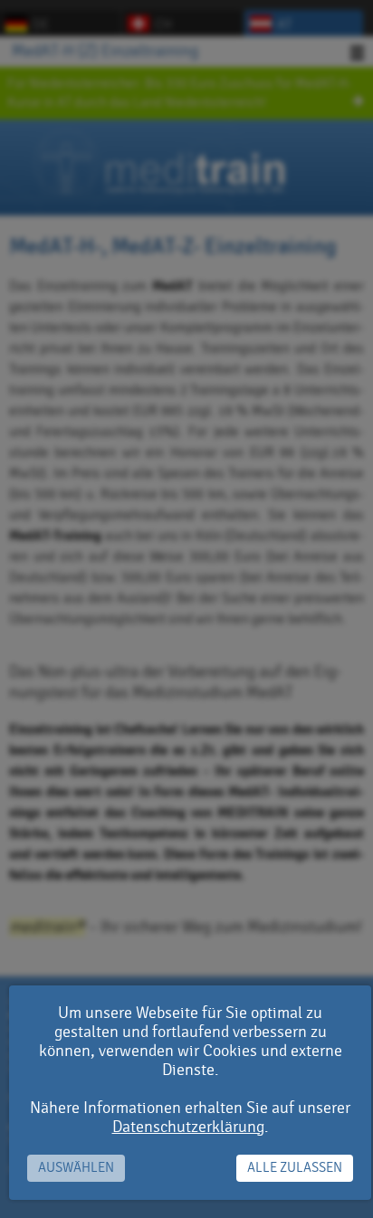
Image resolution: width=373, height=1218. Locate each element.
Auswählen (76, 1167)
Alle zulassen (294, 1167)
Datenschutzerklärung (188, 1127)
